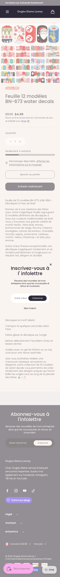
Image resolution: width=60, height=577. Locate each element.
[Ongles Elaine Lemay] (30, 11)
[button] (7, 12)
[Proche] (50, 264)
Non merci (30, 308)
